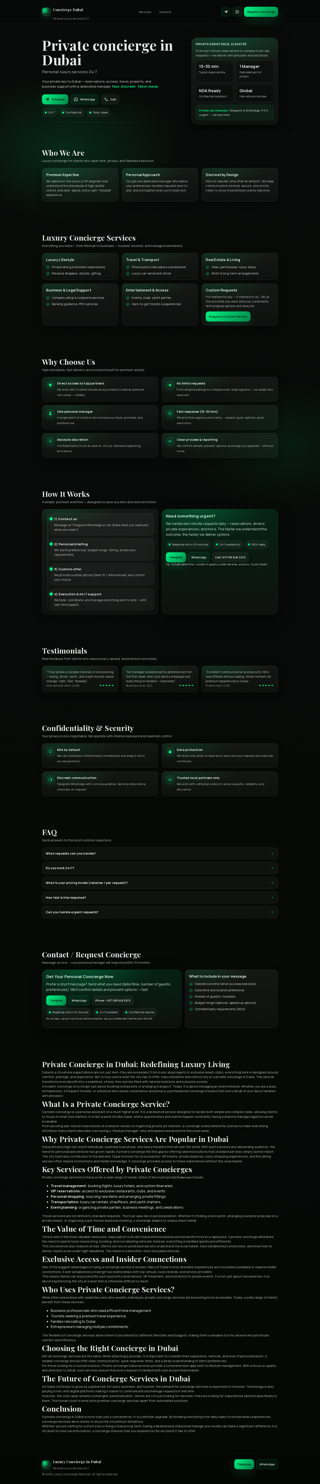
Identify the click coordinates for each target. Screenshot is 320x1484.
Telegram (58, 99)
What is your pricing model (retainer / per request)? (87, 883)
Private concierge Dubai (119, 1366)
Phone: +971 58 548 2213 (112, 1000)
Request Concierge (261, 12)
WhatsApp (87, 99)
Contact (165, 12)
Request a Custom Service (228, 316)
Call (113, 99)
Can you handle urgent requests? (72, 912)
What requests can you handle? (71, 853)
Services (145, 12)
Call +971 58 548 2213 (230, 557)
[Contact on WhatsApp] (237, 12)
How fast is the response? (66, 897)
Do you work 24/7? (60, 868)
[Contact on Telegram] (226, 12)
